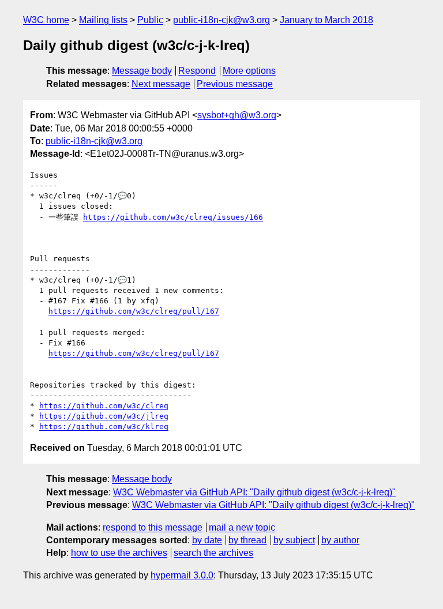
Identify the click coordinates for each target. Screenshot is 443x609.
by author (340, 540)
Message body (142, 71)
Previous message (235, 84)
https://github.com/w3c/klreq (103, 426)
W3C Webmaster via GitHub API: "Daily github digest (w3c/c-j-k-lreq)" (254, 492)
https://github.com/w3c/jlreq (103, 416)
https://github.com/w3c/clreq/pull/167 (133, 311)
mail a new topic (242, 527)
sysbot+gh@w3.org (236, 115)
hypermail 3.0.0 (182, 575)
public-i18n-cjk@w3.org (221, 20)
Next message (161, 84)
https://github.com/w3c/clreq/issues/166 (173, 217)
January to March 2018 (326, 20)
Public (150, 20)
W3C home (46, 20)
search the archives (213, 553)
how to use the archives (119, 553)
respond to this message (152, 527)
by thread (247, 540)
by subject (294, 540)
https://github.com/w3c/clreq (103, 405)
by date (207, 540)
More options (249, 71)
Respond (197, 71)
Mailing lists (103, 20)
